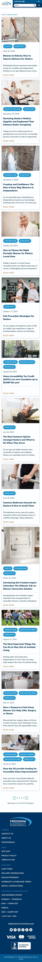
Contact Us (7, 834)
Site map (5, 851)
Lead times (6, 869)
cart (39, 1)
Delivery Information (12, 873)
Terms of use (8, 860)
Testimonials (8, 842)
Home (3, 15)
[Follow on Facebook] (23, 929)
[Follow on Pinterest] (15, 929)
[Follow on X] (26, 929)
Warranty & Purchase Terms (16, 882)
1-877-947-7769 (19, 1)
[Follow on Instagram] (19, 929)
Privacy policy (8, 855)
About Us (6, 838)
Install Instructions (12, 886)
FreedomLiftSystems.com (21, 924)
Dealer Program (10, 877)
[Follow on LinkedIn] (30, 929)
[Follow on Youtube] (11, 929)
